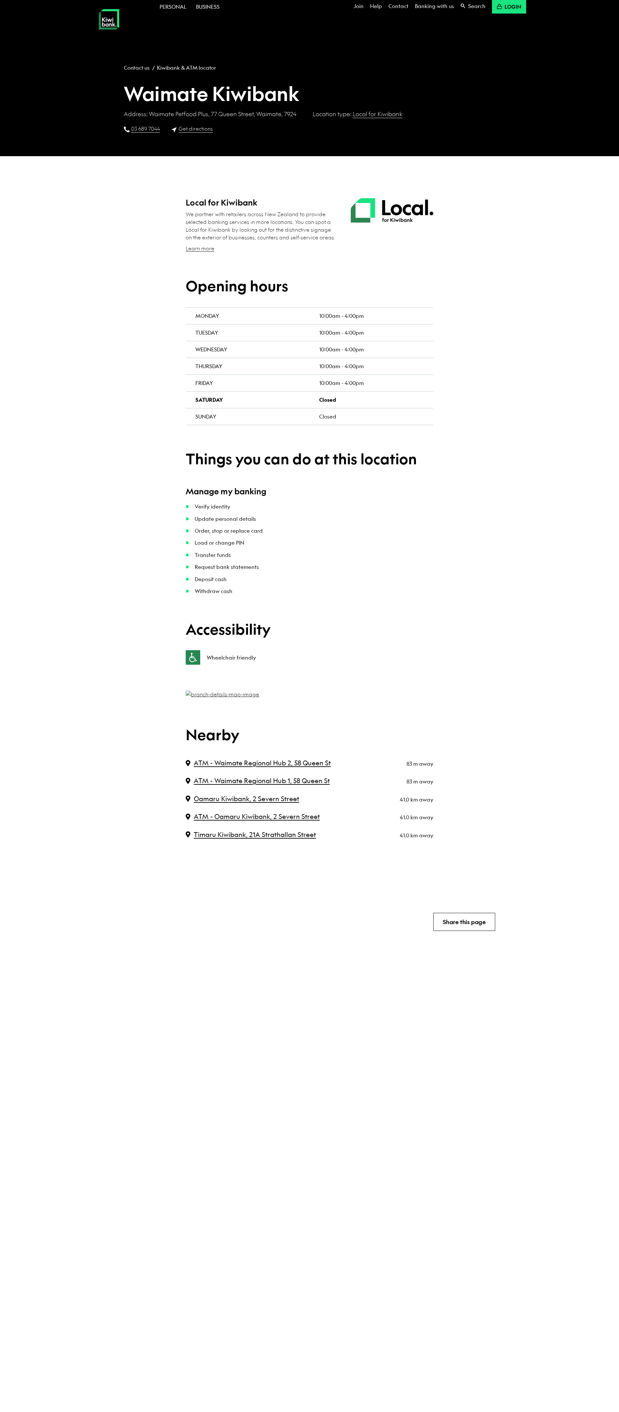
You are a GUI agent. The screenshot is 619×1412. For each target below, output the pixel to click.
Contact (398, 6)
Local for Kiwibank (377, 113)
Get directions (196, 128)
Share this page (464, 922)
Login (513, 6)
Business (208, 6)
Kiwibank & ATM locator (186, 67)
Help (376, 6)
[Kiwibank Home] (109, 34)
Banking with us (434, 6)
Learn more (200, 248)
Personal (173, 6)
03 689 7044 (145, 128)
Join (359, 6)
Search (477, 6)
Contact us (137, 67)
